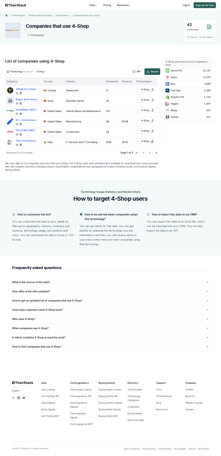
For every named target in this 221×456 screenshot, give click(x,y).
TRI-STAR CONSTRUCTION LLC (27, 130)
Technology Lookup (81, 389)
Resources (123, 5)
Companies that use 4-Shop (86, 15)
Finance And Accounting (40, 15)
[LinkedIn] (18, 398)
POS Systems (62, 15)
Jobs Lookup (48, 389)
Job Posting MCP (50, 416)
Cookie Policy (164, 449)
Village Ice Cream (26, 89)
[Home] (6, 15)
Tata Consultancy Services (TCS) (27, 140)
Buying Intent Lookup (110, 389)
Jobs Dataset (48, 402)
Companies (133, 406)
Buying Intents (134, 413)
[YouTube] (23, 398)
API (138, 71)
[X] (13, 398)
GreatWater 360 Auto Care (27, 109)
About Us (190, 396)
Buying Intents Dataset (110, 402)
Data (92, 5)
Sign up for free (205, 5)
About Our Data (135, 420)
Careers (189, 409)
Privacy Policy (149, 449)
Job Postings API (50, 396)
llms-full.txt (203, 449)
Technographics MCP (81, 424)
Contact (189, 389)
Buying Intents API (108, 396)
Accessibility (180, 449)
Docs (159, 389)
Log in (186, 5)
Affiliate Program (194, 402)
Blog (158, 402)
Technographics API (80, 396)
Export (154, 71)
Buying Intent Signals (110, 409)
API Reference (164, 396)
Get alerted (207, 37)
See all (193, 37)
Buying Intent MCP (108, 416)
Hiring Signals (48, 409)
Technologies (18, 15)
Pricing (107, 5)
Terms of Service (131, 449)
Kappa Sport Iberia (26, 99)
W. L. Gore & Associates (27, 120)
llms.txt (192, 449)
